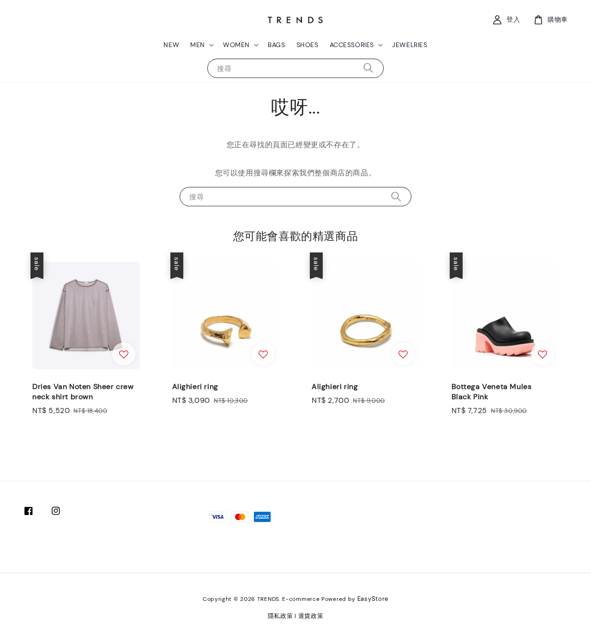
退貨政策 (311, 616)
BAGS (276, 45)
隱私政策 (280, 616)
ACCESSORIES (352, 45)
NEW (171, 45)
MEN (197, 45)
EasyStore (372, 599)
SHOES (307, 45)
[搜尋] (368, 68)
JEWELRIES (409, 45)
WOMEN (236, 45)
